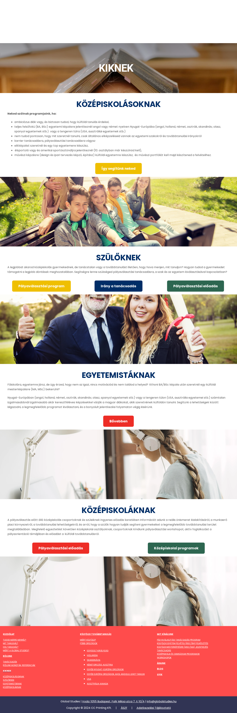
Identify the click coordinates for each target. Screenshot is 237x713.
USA (89, 679)
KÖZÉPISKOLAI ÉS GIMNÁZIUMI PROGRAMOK (178, 653)
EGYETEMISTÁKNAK (12, 683)
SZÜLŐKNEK (8, 680)
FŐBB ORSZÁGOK (88, 643)
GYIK (159, 674)
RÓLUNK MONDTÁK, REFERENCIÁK (19, 665)
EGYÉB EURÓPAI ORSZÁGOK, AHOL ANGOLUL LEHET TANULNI (116, 674)
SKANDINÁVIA (93, 660)
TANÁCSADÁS (164, 650)
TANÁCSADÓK (10, 661)
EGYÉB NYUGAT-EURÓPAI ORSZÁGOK (105, 669)
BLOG (160, 668)
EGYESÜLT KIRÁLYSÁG (97, 650)
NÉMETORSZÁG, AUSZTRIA (100, 664)
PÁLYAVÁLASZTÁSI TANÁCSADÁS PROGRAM (178, 639)
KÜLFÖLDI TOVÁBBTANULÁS (95, 634)
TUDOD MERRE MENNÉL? (14, 639)
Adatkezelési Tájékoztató (154, 708)
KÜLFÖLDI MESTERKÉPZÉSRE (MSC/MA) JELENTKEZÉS (182, 647)
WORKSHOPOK (164, 657)
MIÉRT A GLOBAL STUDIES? (16, 650)
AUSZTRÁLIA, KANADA (97, 683)
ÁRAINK (161, 663)
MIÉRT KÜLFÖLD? (88, 639)
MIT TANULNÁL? (10, 643)
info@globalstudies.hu (161, 701)
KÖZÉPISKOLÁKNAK (12, 687)
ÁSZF (124, 708)
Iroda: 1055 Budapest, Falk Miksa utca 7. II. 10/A (113, 701)
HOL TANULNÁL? (10, 647)
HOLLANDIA (92, 655)
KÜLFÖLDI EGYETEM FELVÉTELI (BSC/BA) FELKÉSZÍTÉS (182, 643)
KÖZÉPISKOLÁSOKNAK (13, 676)
